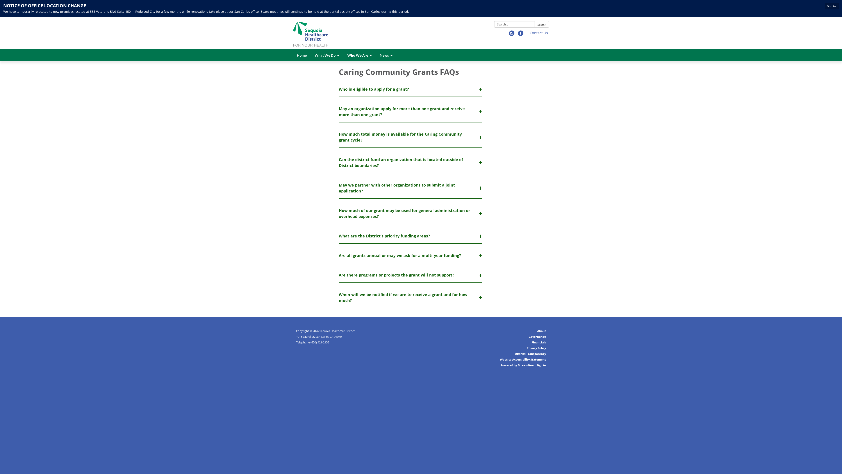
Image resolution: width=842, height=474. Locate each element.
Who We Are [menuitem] (357, 55)
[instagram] (511, 34)
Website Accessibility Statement (523, 359)
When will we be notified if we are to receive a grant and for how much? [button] (403, 297)
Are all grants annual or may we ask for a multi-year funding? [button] (400, 255)
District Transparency (530, 354)
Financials (539, 342)
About (541, 331)
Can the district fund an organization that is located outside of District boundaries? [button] (401, 162)
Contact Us (539, 33)
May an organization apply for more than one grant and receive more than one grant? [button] (402, 111)
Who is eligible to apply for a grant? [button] (374, 89)
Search (541, 25)
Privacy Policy (536, 348)
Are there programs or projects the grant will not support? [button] (396, 275)
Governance (537, 337)
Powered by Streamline (517, 365)
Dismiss (832, 6)
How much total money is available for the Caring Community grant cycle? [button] (400, 137)
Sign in (541, 365)
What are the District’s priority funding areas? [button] (384, 236)
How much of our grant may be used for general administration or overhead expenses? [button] (404, 213)
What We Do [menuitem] (325, 55)
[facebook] (520, 34)
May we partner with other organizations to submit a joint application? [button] (397, 188)
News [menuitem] (384, 55)
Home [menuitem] (302, 55)
